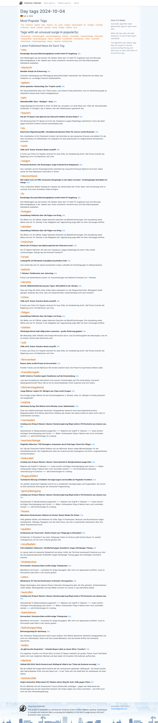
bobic (50, 41)
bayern (50, 25)
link (79, 53)
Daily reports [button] (49, 3)
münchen (25, 27)
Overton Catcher (32, 3)
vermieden (75, 36)
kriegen (91, 25)
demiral (57, 41)
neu (22, 25)
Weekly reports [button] (64, 3)
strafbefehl (67, 39)
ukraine (48, 27)
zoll (75, 27)
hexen (50, 39)
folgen (61, 27)
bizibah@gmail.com (119, 709)
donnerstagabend (53, 36)
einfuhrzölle (67, 41)
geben (37, 25)
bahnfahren (26, 41)
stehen (69, 27)
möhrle (65, 36)
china (55, 27)
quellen (58, 39)
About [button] (76, 3)
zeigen (67, 25)
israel (33, 27)
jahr (43, 25)
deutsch (29, 25)
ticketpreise (79, 39)
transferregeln (38, 36)
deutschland (77, 25)
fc (85, 25)
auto (61, 25)
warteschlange (87, 36)
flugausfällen (26, 39)
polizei (40, 27)
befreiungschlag (39, 41)
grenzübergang (40, 39)
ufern (88, 39)
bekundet (99, 36)
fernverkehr (26, 36)
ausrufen (95, 39)
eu (56, 25)
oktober (99, 25)
